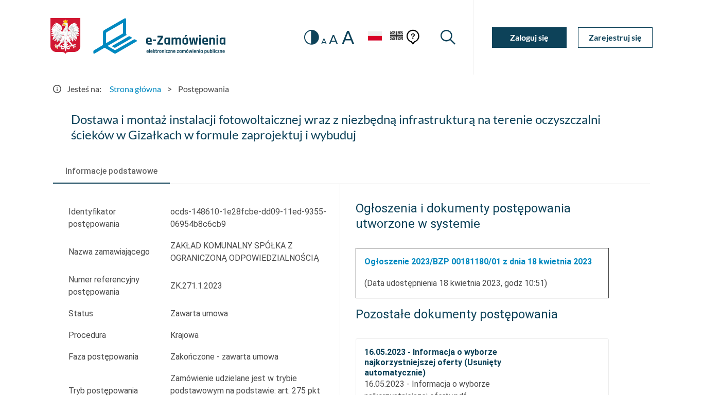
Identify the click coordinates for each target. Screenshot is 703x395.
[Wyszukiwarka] (448, 37)
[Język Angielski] (396, 37)
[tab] (111, 171)
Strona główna (135, 89)
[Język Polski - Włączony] (374, 37)
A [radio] (324, 41)
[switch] (312, 37)
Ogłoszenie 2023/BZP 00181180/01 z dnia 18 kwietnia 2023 (478, 261)
